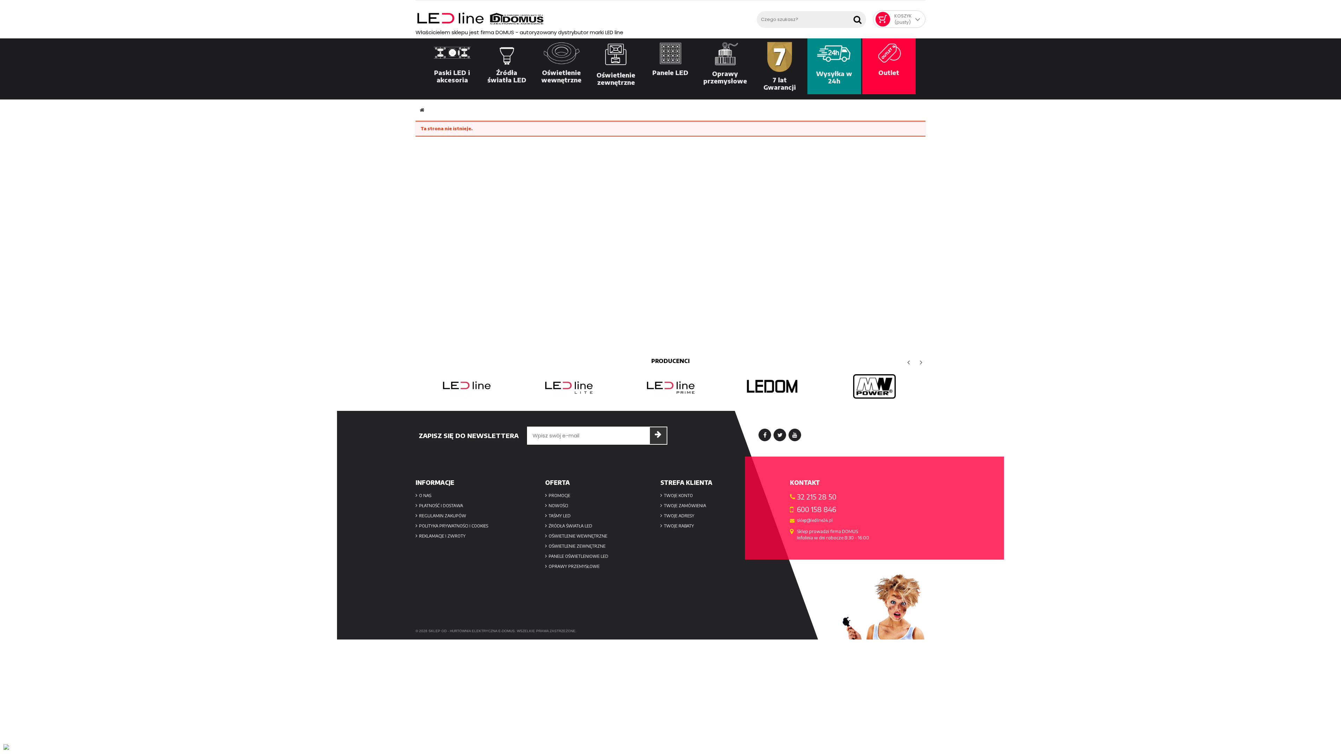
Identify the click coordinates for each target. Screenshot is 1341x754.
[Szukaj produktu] (859, 17)
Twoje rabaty (679, 526)
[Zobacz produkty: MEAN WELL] (874, 386)
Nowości (558, 505)
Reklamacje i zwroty (442, 536)
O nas (425, 495)
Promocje (559, 495)
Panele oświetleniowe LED (578, 556)
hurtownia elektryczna (473, 631)
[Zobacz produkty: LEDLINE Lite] (569, 386)
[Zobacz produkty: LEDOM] (772, 386)
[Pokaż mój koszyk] (882, 19)
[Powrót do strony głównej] (422, 110)
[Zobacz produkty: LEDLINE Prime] (670, 386)
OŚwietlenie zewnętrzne (577, 546)
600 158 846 (816, 509)
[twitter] (780, 435)
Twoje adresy (679, 515)
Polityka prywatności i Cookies (453, 526)
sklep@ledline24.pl (815, 520)
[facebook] (765, 435)
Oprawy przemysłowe (574, 566)
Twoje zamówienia (685, 505)
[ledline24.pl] (584, 19)
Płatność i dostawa (441, 505)
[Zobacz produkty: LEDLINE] (467, 386)
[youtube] (795, 435)
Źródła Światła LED (570, 526)
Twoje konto (678, 495)
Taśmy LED (560, 515)
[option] (467, 386)
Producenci (670, 360)
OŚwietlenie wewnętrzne (578, 536)
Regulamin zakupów (442, 515)
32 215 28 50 (816, 496)
